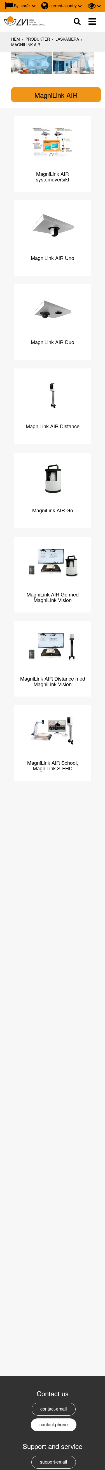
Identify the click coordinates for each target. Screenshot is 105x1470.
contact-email (53, 1409)
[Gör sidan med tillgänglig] (94, 5)
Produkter (37, 39)
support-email (53, 1462)
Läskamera (67, 39)
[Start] (24, 21)
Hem (15, 39)
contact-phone (53, 1424)
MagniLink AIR (25, 44)
